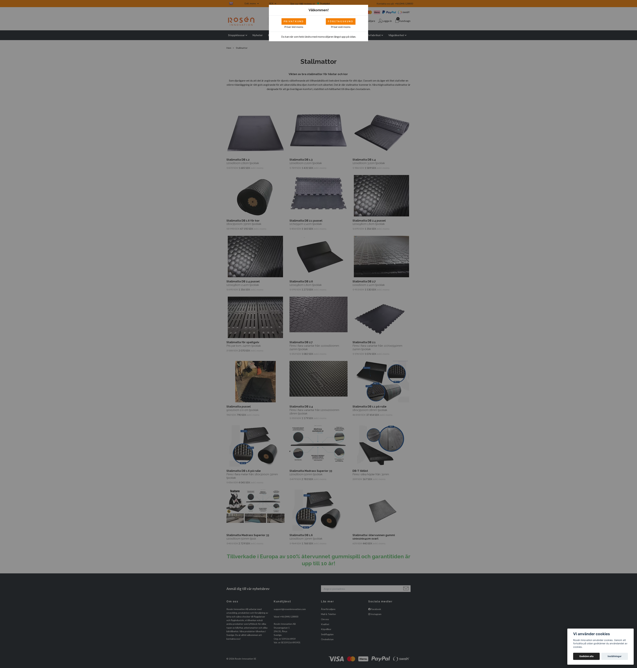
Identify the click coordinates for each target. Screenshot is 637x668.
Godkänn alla (586, 656)
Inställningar (615, 656)
